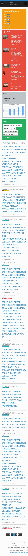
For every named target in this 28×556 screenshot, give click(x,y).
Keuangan (18, 125)
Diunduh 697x (20, 435)
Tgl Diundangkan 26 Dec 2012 (9, 435)
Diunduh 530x (20, 219)
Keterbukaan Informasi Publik (10, 131)
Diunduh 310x (20, 386)
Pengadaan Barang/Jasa (9, 125)
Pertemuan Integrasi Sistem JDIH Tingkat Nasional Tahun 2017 (16, 85)
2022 (5, 23)
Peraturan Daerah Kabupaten (8, 525)
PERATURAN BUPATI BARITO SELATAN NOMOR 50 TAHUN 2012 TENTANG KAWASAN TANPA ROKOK (14, 423)
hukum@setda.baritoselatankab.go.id (19, 552)
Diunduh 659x (19, 297)
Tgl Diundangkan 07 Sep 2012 (9, 344)
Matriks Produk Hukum (9, 98)
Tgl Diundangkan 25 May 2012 (9, 219)
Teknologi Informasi (8, 134)
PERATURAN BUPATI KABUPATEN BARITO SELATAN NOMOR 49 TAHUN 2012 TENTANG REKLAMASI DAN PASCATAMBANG (12, 398)
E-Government (12, 128)
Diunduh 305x (20, 488)
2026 (5, 14)
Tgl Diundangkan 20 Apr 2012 (9, 527)
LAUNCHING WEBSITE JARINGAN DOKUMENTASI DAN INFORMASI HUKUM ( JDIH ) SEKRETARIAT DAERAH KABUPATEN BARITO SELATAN (16, 39)
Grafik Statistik (7, 100)
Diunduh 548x (19, 264)
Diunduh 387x (19, 527)
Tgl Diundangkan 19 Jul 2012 (9, 297)
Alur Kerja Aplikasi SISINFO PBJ (15, 65)
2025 (5, 16)
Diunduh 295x (20, 189)
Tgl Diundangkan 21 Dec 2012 (9, 413)
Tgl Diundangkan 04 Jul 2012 (9, 264)
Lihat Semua (7, 26)
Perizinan (5, 128)
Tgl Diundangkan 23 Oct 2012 (9, 488)
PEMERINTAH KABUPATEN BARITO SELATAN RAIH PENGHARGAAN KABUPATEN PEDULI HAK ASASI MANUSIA (17, 74)
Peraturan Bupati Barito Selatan (9, 187)
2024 (5, 19)
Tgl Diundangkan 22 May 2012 (9, 189)
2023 (5, 21)
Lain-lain (16, 134)
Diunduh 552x (20, 413)
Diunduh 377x (20, 344)
